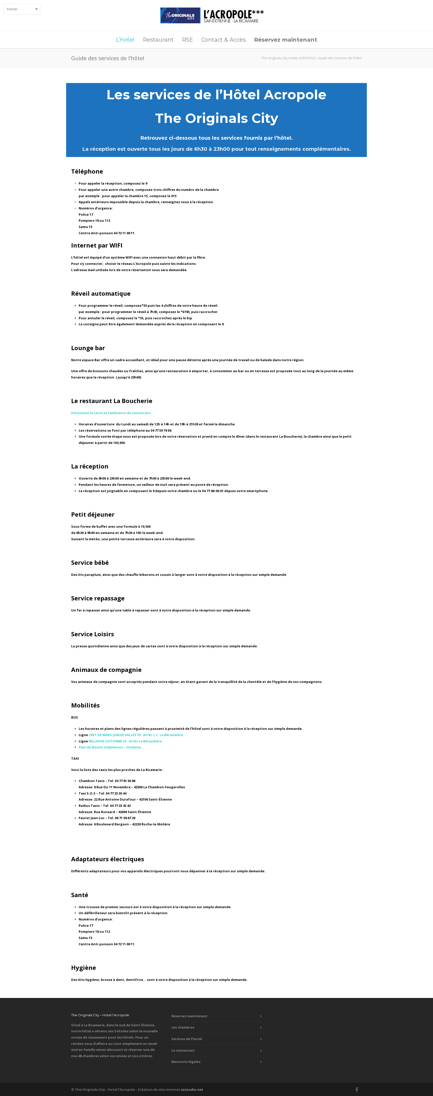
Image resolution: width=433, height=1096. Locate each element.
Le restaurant (183, 1050)
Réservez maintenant (189, 1016)
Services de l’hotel (186, 1039)
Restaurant (158, 39)
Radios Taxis (89, 805)
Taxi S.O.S (87, 793)
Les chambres (182, 1027)
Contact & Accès (223, 39)
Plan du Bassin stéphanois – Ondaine (110, 747)
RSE (187, 39)
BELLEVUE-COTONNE (125, 741)
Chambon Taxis (91, 780)
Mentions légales (185, 1061)
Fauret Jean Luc (91, 818)
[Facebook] (357, 1090)
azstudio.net (192, 1089)
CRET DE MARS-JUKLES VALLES (136, 735)
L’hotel (125, 39)
